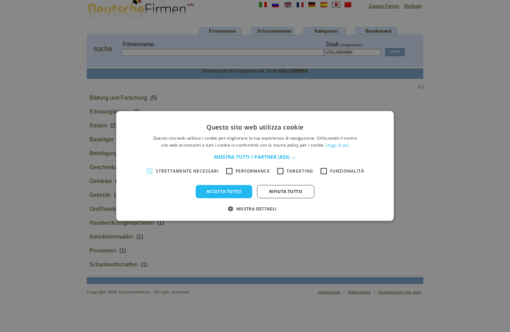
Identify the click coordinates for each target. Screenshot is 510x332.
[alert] (255, 166)
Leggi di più (337, 145)
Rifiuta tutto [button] (285, 191)
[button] (255, 157)
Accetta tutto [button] (223, 191)
